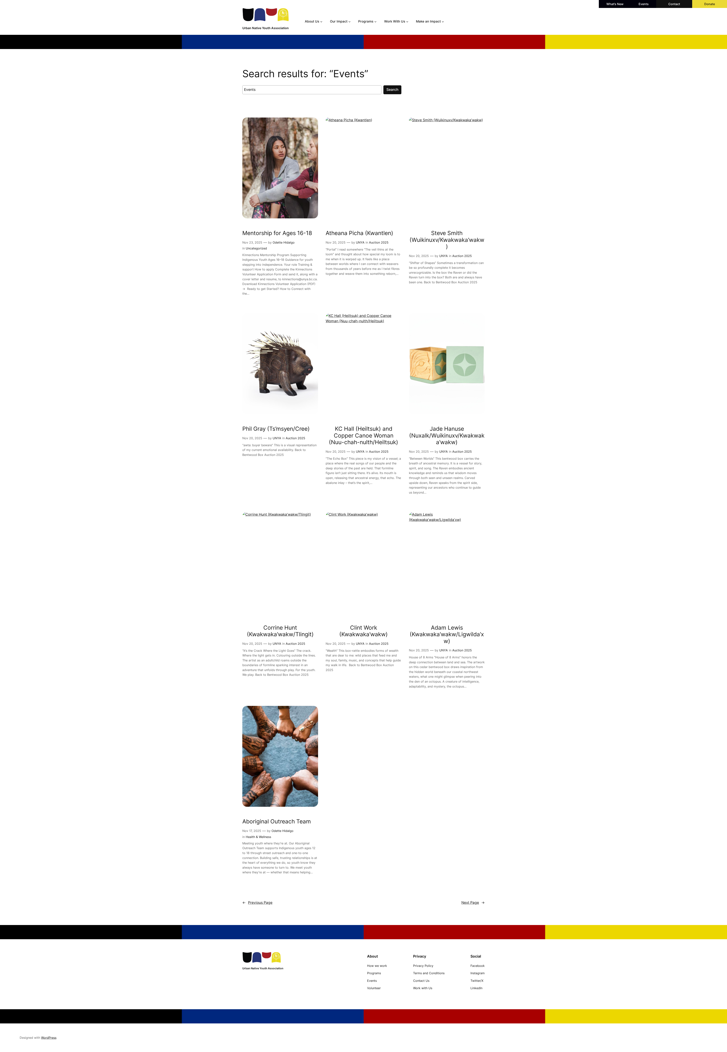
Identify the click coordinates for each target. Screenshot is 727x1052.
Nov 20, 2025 (336, 242)
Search (392, 89)
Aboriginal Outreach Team (276, 821)
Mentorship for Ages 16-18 (277, 233)
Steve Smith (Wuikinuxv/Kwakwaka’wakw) (447, 240)
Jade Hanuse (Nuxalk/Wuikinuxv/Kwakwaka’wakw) (446, 435)
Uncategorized (256, 248)
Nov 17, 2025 (251, 831)
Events (644, 4)
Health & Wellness (258, 837)
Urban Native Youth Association (265, 28)
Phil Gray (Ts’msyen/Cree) (276, 428)
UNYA (360, 242)
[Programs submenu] (375, 21)
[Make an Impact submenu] (443, 21)
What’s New (614, 4)
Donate (709, 4)
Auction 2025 (378, 242)
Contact (674, 4)
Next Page (473, 902)
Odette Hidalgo (284, 242)
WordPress (48, 1038)
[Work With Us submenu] (407, 21)
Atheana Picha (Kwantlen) (359, 233)
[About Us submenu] (321, 21)
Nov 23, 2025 (252, 242)
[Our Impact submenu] (349, 21)
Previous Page (257, 902)
